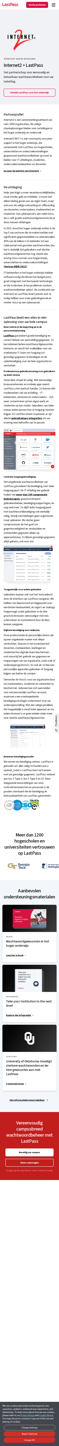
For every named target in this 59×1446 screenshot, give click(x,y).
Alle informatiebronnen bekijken (27, 1100)
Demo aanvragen (29, 1162)
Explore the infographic (18, 1015)
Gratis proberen (37, 5)
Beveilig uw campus (29, 1152)
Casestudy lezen (15, 1083)
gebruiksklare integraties (26, 418)
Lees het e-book (15, 955)
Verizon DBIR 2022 (15, 267)
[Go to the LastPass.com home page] (10, 5)
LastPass (9, 336)
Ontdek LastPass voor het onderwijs (29, 92)
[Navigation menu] (54, 5)
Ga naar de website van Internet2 (21, 171)
